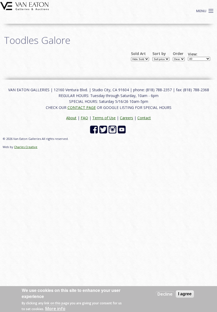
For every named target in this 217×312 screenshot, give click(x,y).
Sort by (159, 54)
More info (55, 308)
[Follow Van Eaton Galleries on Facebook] (94, 129)
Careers (126, 117)
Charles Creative (25, 147)
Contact (144, 117)
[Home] (24, 5)
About (71, 117)
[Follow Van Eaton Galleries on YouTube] (122, 129)
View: (192, 54)
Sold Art (138, 54)
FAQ (84, 117)
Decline (165, 294)
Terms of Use (104, 117)
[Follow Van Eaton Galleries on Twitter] (103, 129)
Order (178, 54)
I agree (185, 294)
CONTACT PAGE (81, 107)
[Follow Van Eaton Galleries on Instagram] (113, 129)
